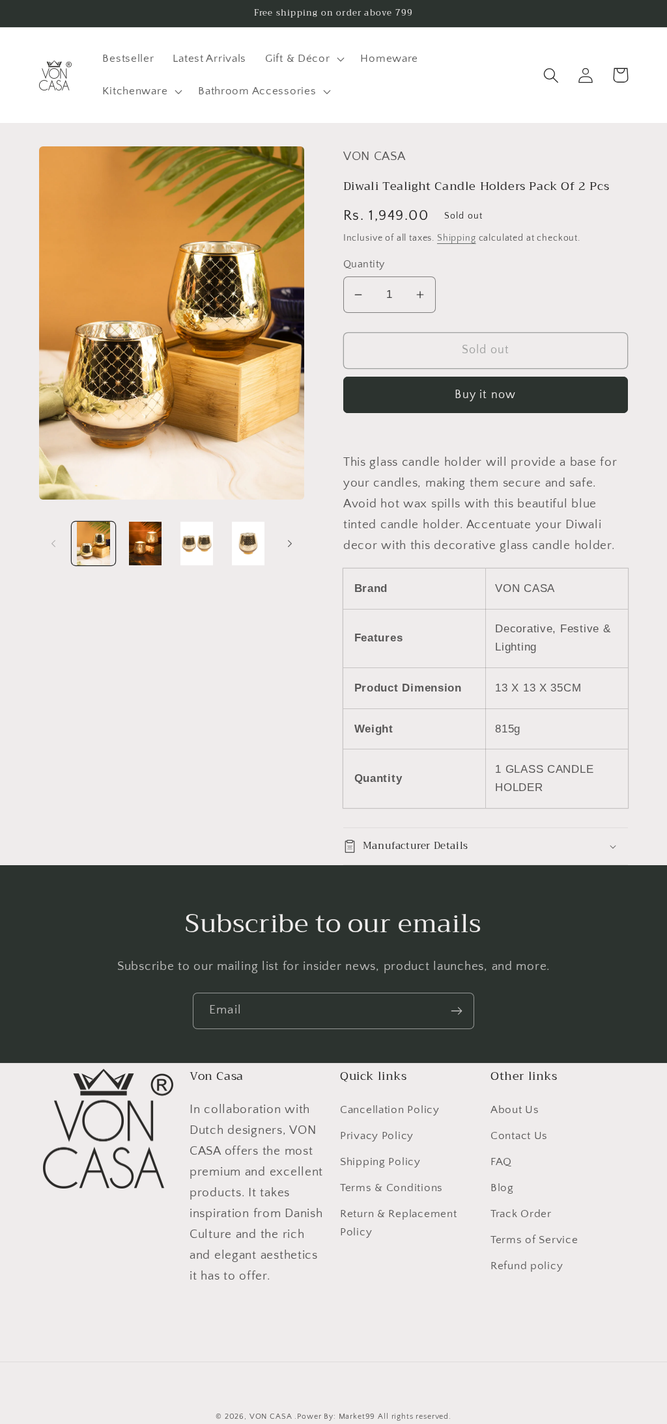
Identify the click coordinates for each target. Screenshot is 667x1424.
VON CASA (270, 1416)
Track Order (521, 1214)
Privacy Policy (377, 1136)
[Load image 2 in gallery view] (145, 543)
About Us (514, 1110)
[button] (303, 59)
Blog (502, 1188)
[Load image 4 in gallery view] (248, 543)
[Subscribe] (456, 1011)
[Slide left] (53, 543)
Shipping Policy (380, 1162)
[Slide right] (290, 543)
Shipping (456, 238)
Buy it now (485, 394)
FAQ (501, 1162)
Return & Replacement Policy (398, 1223)
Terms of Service (534, 1240)
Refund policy (526, 1266)
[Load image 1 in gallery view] (93, 543)
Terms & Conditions (391, 1188)
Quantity (364, 264)
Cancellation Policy (390, 1110)
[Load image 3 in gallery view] (196, 543)
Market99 (357, 1416)
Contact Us (519, 1136)
